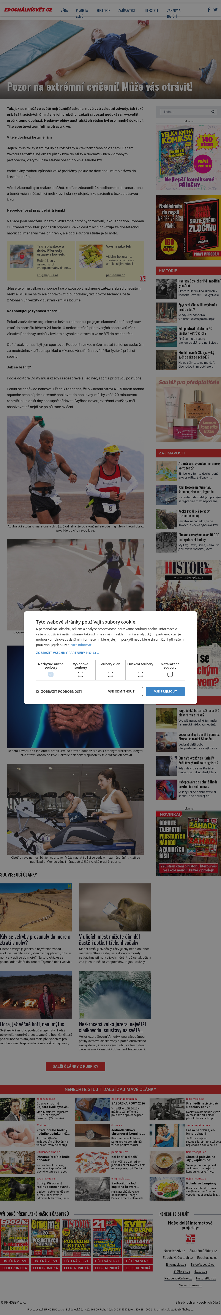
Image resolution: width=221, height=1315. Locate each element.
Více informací (81, 645)
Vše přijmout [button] (165, 691)
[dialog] (110, 657)
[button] (110, 653)
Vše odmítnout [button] (121, 691)
